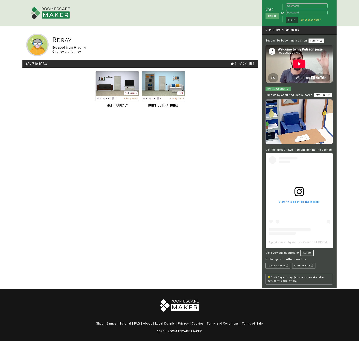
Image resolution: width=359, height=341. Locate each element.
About (147, 323)
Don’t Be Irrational (163, 105)
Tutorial (125, 323)
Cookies (198, 323)
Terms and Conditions (223, 323)
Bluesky (307, 252)
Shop (100, 323)
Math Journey (117, 105)
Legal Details (165, 323)
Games (111, 323)
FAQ (137, 323)
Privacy (183, 323)
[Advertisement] (167, 12)
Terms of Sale (252, 323)
